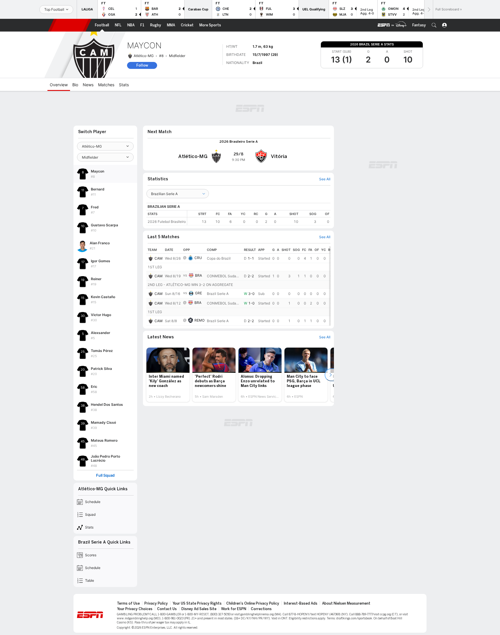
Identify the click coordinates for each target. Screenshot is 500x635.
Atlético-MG (144, 56)
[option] (168, 375)
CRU (198, 258)
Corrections (261, 609)
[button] (434, 25)
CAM (159, 258)
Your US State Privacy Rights (197, 603)
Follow (142, 65)
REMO (199, 320)
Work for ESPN (233, 609)
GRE (198, 293)
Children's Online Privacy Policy (252, 603)
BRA (198, 275)
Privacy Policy (156, 603)
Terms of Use (128, 603)
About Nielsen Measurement (346, 603)
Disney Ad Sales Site (198, 609)
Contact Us (167, 609)
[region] (258, 217)
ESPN (70, 25)
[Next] (428, 9)
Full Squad (105, 475)
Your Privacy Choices (134, 609)
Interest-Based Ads (300, 603)
